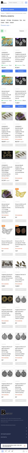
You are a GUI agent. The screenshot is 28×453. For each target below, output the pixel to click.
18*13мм (8, 20)
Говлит (2, 22)
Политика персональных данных (8, 425)
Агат (24, 20)
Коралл (12, 22)
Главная (3, 13)
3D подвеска (15, 20)
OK (24, 446)
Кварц (7, 22)
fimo (21, 20)
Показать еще (5, 25)
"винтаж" (3, 20)
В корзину (7, 71)
